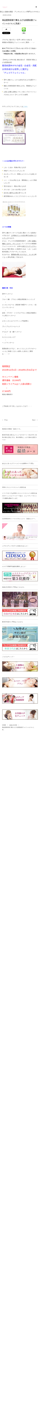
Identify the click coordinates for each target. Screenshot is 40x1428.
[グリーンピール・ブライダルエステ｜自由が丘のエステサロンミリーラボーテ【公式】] (4, 8)
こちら (25, 106)
